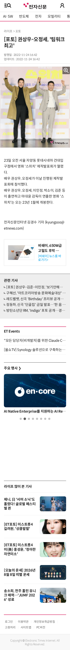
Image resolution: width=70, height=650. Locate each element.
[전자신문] (35, 5)
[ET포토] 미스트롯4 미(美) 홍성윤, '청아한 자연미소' (20, 549)
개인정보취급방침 (44, 622)
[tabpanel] (35, 395)
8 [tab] (49, 419)
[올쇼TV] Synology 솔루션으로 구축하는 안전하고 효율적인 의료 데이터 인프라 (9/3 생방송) (35, 350)
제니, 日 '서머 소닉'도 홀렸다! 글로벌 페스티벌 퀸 (20, 504)
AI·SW (8, 16)
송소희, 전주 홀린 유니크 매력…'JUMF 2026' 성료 (20, 595)
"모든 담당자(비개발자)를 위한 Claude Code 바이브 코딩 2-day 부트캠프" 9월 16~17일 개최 (35, 340)
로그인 (9, 622)
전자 (38, 16)
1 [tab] (21, 419)
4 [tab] (33, 419)
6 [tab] (41, 419)
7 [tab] (45, 419)
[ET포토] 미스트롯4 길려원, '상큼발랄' (18, 526)
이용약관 (23, 622)
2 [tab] (25, 419)
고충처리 (10, 627)
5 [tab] (37, 419)
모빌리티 (54, 16)
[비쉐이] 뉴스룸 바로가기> (49, 258)
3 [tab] (29, 419)
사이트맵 (26, 627)
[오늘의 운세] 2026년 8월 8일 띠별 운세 (20, 572)
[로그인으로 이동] (62, 5)
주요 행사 (12, 368)
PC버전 (40, 627)
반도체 (24, 16)
